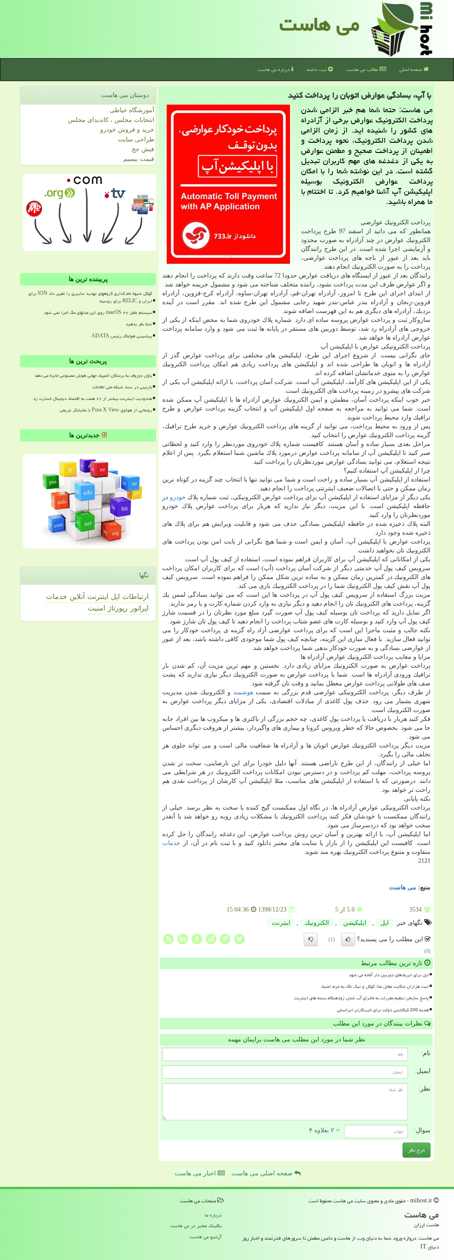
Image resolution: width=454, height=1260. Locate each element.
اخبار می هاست (196, 1173)
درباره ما (213, 1215)
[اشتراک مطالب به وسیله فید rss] (168, 938)
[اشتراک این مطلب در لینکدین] (182, 938)
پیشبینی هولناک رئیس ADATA (121, 336)
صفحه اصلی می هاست (262, 1173)
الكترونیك (317, 923)
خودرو (178, 497)
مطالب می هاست (363, 69)
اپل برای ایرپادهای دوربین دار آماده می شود (389, 974)
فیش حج (143, 149)
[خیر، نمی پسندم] (311, 939)
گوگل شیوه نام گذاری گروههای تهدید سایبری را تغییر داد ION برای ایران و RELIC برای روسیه (90, 297)
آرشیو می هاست (206, 1236)
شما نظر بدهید (139, 324)
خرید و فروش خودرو (127, 129)
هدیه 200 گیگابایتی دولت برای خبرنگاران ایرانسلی (383, 1010)
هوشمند (243, 692)
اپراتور (139, 608)
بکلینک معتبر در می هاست (196, 1225)
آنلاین (77, 596)
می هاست (319, 24)
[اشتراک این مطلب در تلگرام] (211, 938)
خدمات (171, 843)
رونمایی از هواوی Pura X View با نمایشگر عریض (106, 410)
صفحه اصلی (411, 69)
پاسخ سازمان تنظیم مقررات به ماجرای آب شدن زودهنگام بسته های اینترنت (361, 998)
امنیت (96, 608)
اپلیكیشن (354, 923)
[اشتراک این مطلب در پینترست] (225, 938)
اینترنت (281, 923)
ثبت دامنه (317, 69)
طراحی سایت (136, 139)
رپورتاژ (118, 608)
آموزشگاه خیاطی (132, 110)
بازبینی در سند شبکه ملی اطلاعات (122, 387)
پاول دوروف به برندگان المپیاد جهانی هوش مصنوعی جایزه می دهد (93, 375)
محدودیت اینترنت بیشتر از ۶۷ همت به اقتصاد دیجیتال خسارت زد (92, 398)
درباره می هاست (274, 69)
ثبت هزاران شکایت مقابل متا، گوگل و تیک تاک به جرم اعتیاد (375, 986)
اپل (384, 923)
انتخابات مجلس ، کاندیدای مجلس (111, 120)
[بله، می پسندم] (348, 939)
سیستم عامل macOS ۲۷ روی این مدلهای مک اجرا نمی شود (98, 312)
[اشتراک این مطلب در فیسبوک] (197, 938)
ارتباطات (135, 596)
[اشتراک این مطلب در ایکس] (239, 938)
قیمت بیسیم (138, 159)
